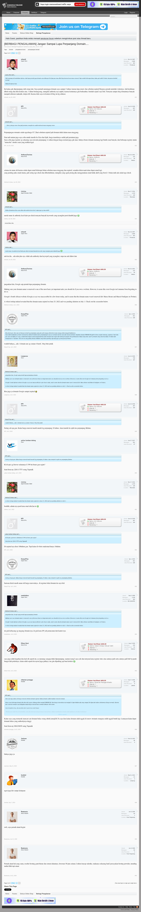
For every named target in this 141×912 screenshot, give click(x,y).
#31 (136, 509)
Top (134, 907)
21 (134, 777)
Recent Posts (32, 15)
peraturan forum (47, 38)
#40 (136, 875)
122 (134, 156)
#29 (136, 431)
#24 (136, 218)
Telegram (43, 12)
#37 (136, 766)
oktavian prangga (27, 680)
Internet (133, 649)
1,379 (133, 193)
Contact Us (121, 907)
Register (132, 12)
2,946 (133, 61)
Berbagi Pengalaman (17, 46)
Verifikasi (34, 12)
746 (134, 358)
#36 (136, 729)
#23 (136, 182)
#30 (136, 473)
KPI (22, 106)
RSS (137, 907)
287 (134, 108)
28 (134, 681)
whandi (23, 59)
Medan (133, 160)
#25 (136, 259)
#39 (136, 839)
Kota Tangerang (131, 817)
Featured (16, 12)
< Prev (13, 53)
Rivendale (132, 197)
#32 (136, 550)
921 (134, 315)
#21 (136, 97)
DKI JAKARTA (131, 601)
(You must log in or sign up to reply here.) (126, 883)
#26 (136, 305)
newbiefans (25, 595)
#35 (136, 670)
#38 (136, 802)
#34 (136, 634)
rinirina (23, 191)
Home (8, 12)
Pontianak (132, 65)
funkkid (23, 775)
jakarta (133, 685)
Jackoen (24, 738)
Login (126, 12)
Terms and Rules (125, 909)
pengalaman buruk (20, 49)
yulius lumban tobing (28, 440)
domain (11, 49)
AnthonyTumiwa (26, 155)
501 (134, 442)
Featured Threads (20, 15)
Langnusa (24, 356)
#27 (136, 347)
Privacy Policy (134, 909)
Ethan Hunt (25, 643)
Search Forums (8, 15)
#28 (136, 394)
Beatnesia (24, 811)
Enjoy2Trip (24, 314)
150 (134, 645)
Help (126, 907)
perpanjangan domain (33, 49)
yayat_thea (32, 46)
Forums (25, 12)
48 (134, 740)
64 (134, 813)
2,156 (133, 597)
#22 (136, 145)
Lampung (132, 780)
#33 (136, 586)
